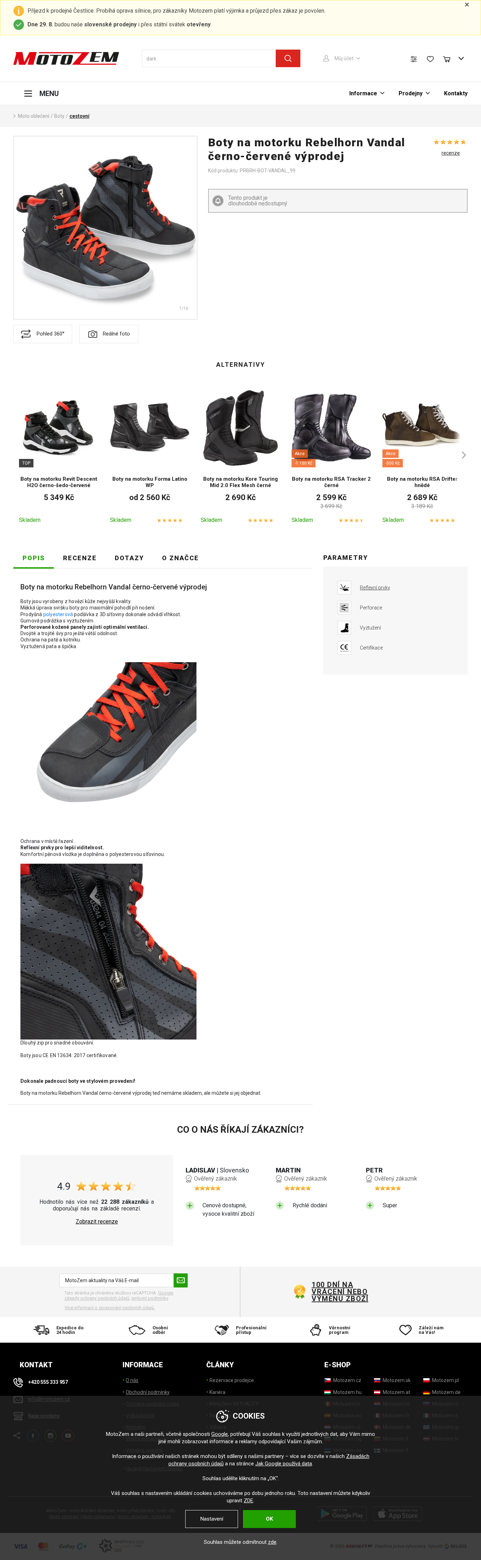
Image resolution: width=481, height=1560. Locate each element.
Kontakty (456, 93)
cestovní (79, 116)
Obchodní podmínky (148, 1392)
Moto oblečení (33, 116)
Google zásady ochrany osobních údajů (118, 1295)
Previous (23, 230)
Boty (59, 116)
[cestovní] (105, 227)
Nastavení (211, 1519)
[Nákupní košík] (450, 58)
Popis (34, 558)
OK (269, 1519)
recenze (451, 153)
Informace (363, 93)
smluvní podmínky (149, 1298)
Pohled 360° (50, 334)
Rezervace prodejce (232, 1380)
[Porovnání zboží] (413, 59)
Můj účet (344, 58)
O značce (180, 558)
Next (187, 230)
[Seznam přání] (430, 59)
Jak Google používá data (283, 1463)
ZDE (248, 1500)
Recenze (80, 558)
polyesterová (58, 614)
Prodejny (411, 93)
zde (272, 1542)
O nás (132, 1380)
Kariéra (217, 1392)
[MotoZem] (66, 58)
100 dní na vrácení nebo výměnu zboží (340, 1291)
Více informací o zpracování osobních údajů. (109, 1307)
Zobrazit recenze (97, 1222)
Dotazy (129, 558)
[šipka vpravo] (461, 455)
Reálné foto (116, 334)
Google (219, 1434)
